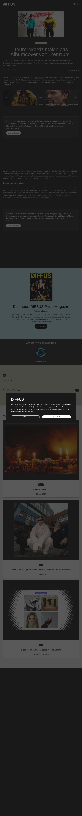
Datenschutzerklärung (26, 412)
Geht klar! (56, 417)
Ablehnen (25, 417)
